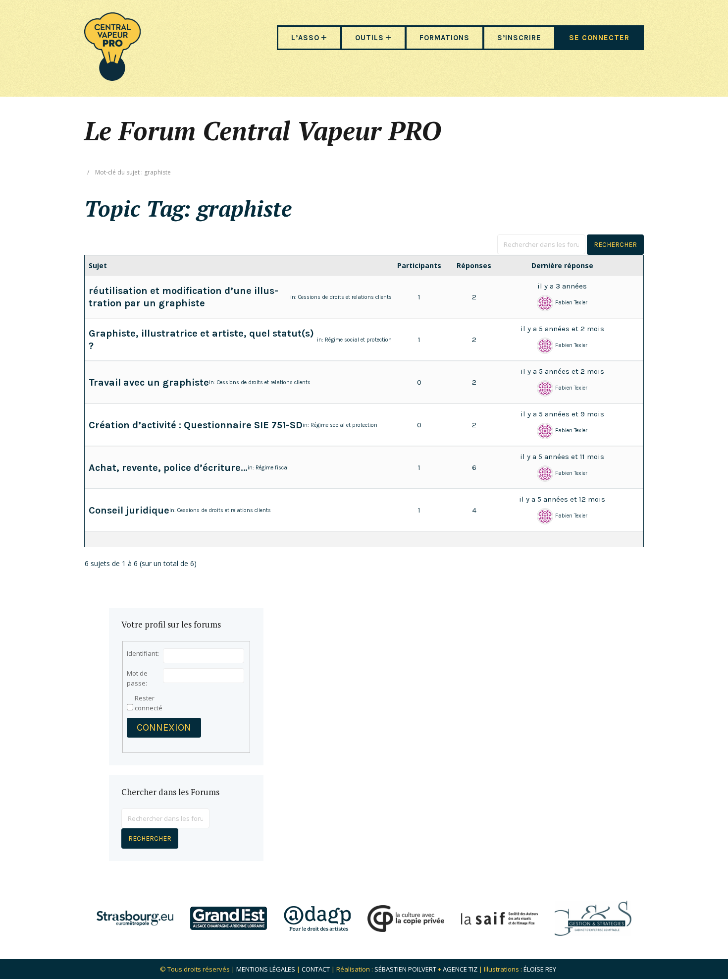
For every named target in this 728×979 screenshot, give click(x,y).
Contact (316, 969)
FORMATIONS (444, 37)
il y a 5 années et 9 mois (562, 413)
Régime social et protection (358, 340)
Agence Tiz (460, 969)
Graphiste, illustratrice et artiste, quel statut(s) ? (201, 339)
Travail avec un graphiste (149, 382)
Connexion (164, 727)
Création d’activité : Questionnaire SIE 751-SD (196, 425)
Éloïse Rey (539, 969)
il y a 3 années (562, 286)
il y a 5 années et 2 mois (562, 328)
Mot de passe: (137, 678)
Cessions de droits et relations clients (345, 297)
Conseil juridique (129, 510)
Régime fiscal (272, 467)
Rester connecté (148, 702)
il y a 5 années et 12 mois (562, 499)
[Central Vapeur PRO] (112, 77)
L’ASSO (305, 37)
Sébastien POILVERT (405, 969)
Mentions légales (265, 969)
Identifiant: (143, 653)
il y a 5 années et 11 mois (562, 456)
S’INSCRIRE (519, 37)
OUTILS (369, 37)
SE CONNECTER (599, 37)
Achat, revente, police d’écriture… (168, 467)
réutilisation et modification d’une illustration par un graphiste (183, 297)
